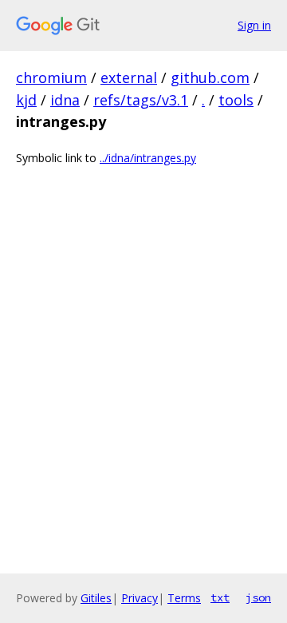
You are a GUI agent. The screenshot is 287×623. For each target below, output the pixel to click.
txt (220, 597)
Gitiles (96, 597)
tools (236, 99)
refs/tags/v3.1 (140, 99)
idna (65, 99)
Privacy (139, 597)
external (128, 77)
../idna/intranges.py (148, 157)
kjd (26, 99)
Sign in (254, 25)
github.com (210, 77)
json (258, 597)
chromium (51, 77)
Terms (184, 597)
